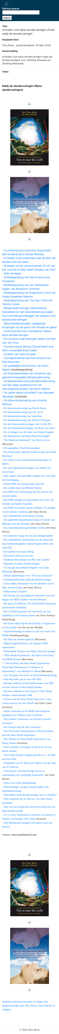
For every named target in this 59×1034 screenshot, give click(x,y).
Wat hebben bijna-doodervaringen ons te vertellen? (30, 794)
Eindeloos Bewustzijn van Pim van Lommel (27, 559)
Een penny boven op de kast (18, 555)
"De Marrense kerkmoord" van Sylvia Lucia (27, 440)
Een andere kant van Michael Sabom (23, 487)
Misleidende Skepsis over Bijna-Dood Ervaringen (29, 651)
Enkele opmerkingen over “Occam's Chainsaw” (28, 575)
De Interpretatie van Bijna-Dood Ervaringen (27, 436)
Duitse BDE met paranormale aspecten (24, 483)
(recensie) (22, 727)
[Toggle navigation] (6, 4)
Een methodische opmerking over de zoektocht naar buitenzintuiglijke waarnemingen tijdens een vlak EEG (27, 543)
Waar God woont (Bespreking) (20, 782)
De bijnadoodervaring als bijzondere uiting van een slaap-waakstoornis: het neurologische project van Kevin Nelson (28, 385)
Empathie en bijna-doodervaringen (22, 563)
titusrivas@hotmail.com (24, 834)
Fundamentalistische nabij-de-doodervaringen (27, 579)
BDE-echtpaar (12, 273)
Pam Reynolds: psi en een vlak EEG (23, 679)
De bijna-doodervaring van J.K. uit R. (23, 412)
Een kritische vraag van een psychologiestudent (28, 535)
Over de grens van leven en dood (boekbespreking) (30, 675)
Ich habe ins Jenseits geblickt (19, 639)
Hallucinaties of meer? (15, 591)
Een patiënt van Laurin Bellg (19, 551)
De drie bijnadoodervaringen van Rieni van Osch (29, 428)
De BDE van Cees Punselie (20, 354)
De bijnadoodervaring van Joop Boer (23, 416)
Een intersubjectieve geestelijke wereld (24, 527)
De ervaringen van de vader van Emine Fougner (29, 432)
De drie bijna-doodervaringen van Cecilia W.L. (28, 424)
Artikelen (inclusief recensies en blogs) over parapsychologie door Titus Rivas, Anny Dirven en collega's (28, 1005)
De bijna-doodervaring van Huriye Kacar (25, 408)
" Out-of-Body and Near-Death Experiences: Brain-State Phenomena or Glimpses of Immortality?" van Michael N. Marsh (26, 667)
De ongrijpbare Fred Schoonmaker (22, 448)
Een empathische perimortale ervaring (23, 515)
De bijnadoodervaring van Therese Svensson (27, 420)
